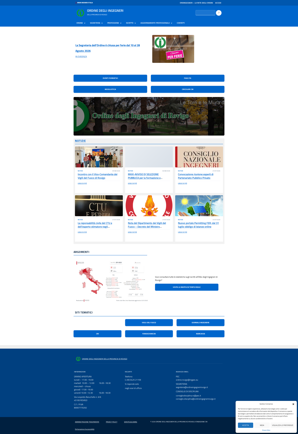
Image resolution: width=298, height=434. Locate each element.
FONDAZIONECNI (149, 333)
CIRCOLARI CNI (187, 89)
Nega (262, 425)
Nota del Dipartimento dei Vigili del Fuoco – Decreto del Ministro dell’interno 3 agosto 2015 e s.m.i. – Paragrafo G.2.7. (147, 228)
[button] (293, 404)
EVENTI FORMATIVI (110, 78)
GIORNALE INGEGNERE (200, 322)
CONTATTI (181, 22)
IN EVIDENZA (81, 56)
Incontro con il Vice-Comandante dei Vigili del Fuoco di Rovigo (97, 176)
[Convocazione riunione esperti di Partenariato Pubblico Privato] (199, 156)
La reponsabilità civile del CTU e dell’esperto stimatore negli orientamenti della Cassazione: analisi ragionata (98, 228)
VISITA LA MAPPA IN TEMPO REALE (187, 287)
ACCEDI (218, 2)
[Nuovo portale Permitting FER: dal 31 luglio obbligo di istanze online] (199, 205)
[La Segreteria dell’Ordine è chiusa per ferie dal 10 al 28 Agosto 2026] (173, 50)
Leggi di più (82, 183)
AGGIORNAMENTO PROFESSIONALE (155, 22)
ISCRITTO (129, 22)
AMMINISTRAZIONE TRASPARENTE (87, 422)
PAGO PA (187, 78)
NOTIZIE (80, 141)
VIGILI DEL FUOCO (149, 322)
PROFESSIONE (113, 22)
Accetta (245, 425)
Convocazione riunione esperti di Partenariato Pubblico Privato (195, 176)
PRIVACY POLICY (111, 422)
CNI (97, 333)
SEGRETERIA (95, 22)
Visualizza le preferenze (282, 425)
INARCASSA (200, 333)
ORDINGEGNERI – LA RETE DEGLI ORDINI (196, 2)
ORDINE (79, 22)
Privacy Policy (266, 430)
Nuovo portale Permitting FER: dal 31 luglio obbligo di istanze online (198, 225)
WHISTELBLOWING (130, 422)
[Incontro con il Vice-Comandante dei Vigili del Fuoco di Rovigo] (99, 156)
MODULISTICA (110, 89)
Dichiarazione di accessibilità (84, 429)
